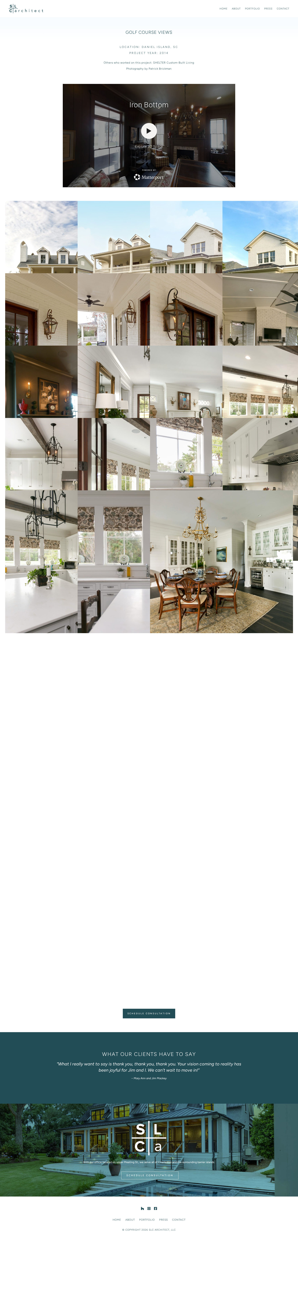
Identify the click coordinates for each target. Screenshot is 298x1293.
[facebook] (155, 1208)
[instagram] (149, 1208)
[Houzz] (142, 1208)
